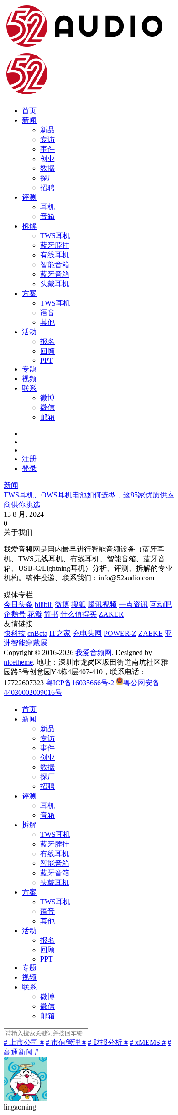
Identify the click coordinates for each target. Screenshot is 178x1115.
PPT (46, 360)
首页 (29, 111)
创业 (47, 159)
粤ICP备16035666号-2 (80, 683)
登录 (29, 468)
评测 (29, 197)
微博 (47, 398)
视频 (29, 379)
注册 (29, 459)
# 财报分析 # (108, 1042)
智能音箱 (54, 264)
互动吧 (161, 604)
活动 (29, 332)
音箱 (47, 216)
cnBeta (37, 633)
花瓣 (34, 614)
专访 (47, 139)
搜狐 (78, 604)
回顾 (47, 351)
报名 (47, 341)
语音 (47, 313)
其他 (47, 322)
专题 (29, 369)
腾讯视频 (102, 604)
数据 (47, 168)
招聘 (47, 187)
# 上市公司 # (24, 1042)
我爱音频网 (93, 652)
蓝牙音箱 (54, 274)
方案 (29, 293)
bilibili (44, 604)
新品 (47, 130)
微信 (47, 407)
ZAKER (111, 614)
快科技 (15, 633)
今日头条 (18, 604)
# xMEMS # (148, 1042)
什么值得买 (78, 614)
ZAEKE (150, 633)
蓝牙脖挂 (54, 245)
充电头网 (87, 633)
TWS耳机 (55, 236)
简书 (51, 614)
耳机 (47, 207)
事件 (47, 149)
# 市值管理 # (66, 1042)
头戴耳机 (54, 284)
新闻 (29, 120)
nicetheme (18, 662)
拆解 (29, 226)
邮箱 (47, 417)
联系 (29, 388)
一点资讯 (133, 604)
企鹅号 (15, 614)
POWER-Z (120, 633)
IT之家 (60, 633)
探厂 (47, 178)
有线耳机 (54, 255)
